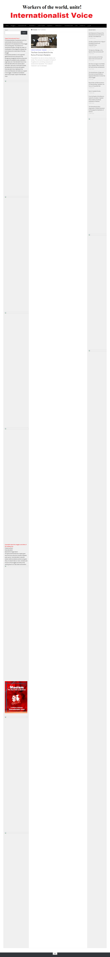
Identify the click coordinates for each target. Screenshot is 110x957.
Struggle (13, 25)
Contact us (82, 25)
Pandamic (44, 50)
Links (76, 25)
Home (7, 25)
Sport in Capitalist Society (94, 91)
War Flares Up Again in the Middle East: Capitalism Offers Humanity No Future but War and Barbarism (97, 65)
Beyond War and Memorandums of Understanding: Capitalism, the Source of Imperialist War (96, 84)
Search (6, 30)
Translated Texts (69, 25)
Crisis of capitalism (36, 50)
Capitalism (49, 25)
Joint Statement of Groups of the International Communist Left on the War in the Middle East (96, 34)
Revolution (32, 25)
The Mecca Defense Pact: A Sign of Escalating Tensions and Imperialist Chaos (97, 43)
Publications (58, 25)
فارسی (89, 25)
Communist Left (22, 25)
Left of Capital (41, 25)
